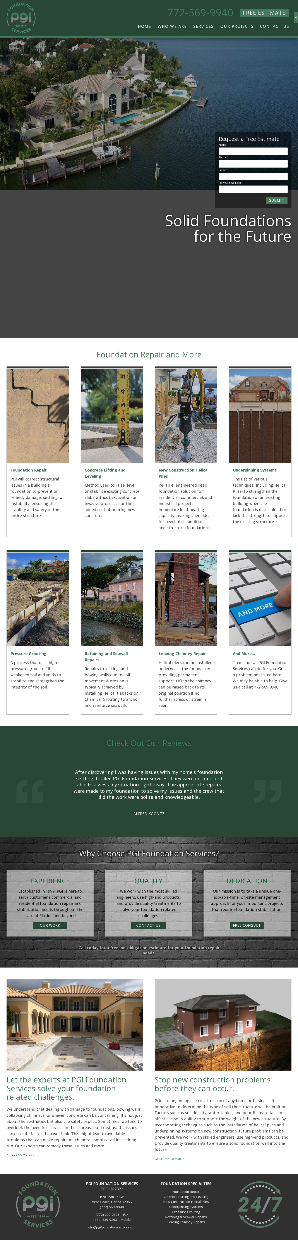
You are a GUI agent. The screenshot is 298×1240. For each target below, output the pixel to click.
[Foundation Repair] (38, 461)
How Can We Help (230, 183)
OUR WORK (50, 925)
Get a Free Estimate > (169, 1159)
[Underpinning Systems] (260, 461)
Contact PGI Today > (20, 1155)
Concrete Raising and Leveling (186, 1196)
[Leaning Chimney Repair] (186, 644)
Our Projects (236, 26)
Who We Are (172, 26)
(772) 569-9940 (112, 1207)
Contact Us (274, 26)
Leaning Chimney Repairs (186, 1222)
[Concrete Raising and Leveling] (112, 461)
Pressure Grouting (186, 1212)
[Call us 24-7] (260, 1226)
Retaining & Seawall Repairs (186, 1217)
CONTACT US (148, 925)
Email (222, 170)
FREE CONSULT (247, 925)
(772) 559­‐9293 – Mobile (112, 1219)
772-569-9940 (200, 12)
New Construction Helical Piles (186, 1201)
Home (144, 26)
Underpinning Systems (186, 1206)
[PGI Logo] (38, 1226)
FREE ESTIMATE (264, 12)
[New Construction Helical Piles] (186, 461)
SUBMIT (276, 200)
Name (222, 145)
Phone (223, 157)
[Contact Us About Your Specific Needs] (260, 644)
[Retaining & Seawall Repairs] (112, 644)
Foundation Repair (186, 1191)
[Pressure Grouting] (38, 644)
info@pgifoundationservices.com (112, 1227)
